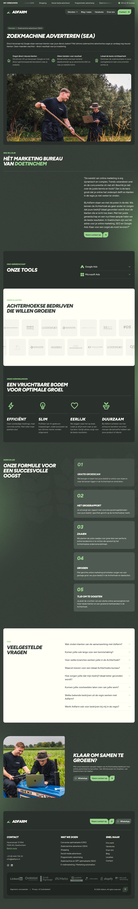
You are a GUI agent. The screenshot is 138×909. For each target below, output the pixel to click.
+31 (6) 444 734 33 (15, 856)
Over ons (111, 12)
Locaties (109, 857)
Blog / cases (86, 12)
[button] (72, 12)
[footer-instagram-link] (8, 865)
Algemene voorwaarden (19, 889)
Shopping (65, 850)
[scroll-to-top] (125, 889)
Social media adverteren (71, 853)
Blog (108, 853)
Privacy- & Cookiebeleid (41, 889)
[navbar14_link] (72, 12)
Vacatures (99, 12)
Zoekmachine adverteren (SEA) (74, 846)
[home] (17, 12)
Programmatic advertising (71, 857)
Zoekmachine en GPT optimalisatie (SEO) (78, 861)
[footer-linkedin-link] (12, 865)
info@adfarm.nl (13, 859)
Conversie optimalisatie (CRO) (73, 842)
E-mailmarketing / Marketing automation (78, 864)
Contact (109, 861)
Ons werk (110, 843)
